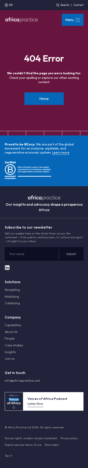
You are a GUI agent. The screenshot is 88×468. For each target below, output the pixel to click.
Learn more (60, 152)
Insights (10, 352)
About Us (11, 332)
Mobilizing (12, 296)
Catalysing (12, 303)
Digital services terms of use (23, 444)
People (10, 338)
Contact (78, 5)
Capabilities (13, 325)
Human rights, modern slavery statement (31, 438)
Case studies (14, 345)
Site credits (52, 444)
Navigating (12, 290)
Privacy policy (69, 438)
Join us (10, 359)
